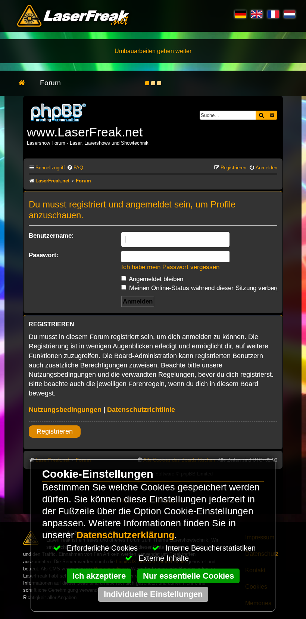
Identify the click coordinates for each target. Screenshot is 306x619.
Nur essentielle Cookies (188, 575)
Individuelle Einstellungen (153, 594)
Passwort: (44, 255)
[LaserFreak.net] (59, 111)
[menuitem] (75, 167)
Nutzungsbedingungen (65, 409)
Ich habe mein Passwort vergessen (170, 267)
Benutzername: (51, 235)
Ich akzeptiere (99, 575)
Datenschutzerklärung (125, 535)
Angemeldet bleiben (155, 278)
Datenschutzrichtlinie (141, 409)
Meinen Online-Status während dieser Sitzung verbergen (206, 287)
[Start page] (25, 83)
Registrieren (55, 431)
